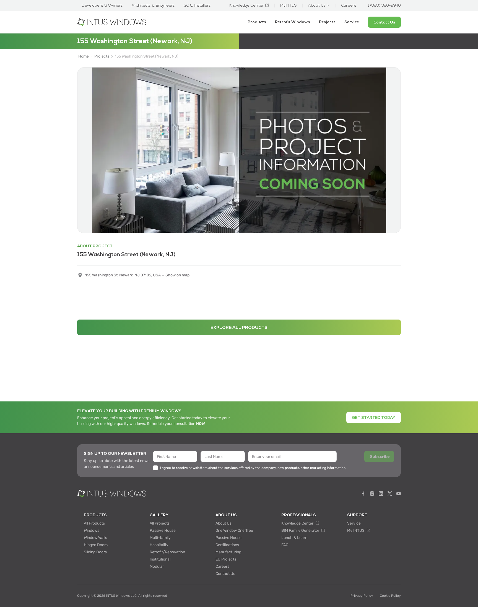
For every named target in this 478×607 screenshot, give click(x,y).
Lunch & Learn (294, 537)
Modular (157, 566)
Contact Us (225, 573)
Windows (91, 530)
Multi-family (160, 537)
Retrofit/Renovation (167, 552)
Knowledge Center (297, 523)
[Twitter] (390, 493)
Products (257, 22)
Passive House (163, 530)
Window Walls (95, 537)
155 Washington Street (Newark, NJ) (146, 56)
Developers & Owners (102, 5)
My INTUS (356, 530)
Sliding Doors (95, 552)
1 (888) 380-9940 (384, 5)
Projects (327, 22)
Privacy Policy (361, 596)
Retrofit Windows (292, 22)
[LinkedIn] (381, 493)
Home (83, 56)
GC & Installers (197, 5)
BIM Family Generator (300, 530)
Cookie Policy (390, 596)
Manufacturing (228, 552)
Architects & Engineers (153, 5)
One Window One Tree (234, 530)
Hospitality (159, 545)
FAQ (284, 545)
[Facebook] (363, 493)
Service (351, 22)
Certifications (227, 545)
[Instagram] (372, 493)
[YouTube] (398, 493)
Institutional (160, 559)
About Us (223, 523)
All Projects (160, 523)
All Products (94, 523)
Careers (222, 566)
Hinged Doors (96, 545)
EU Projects (225, 559)
